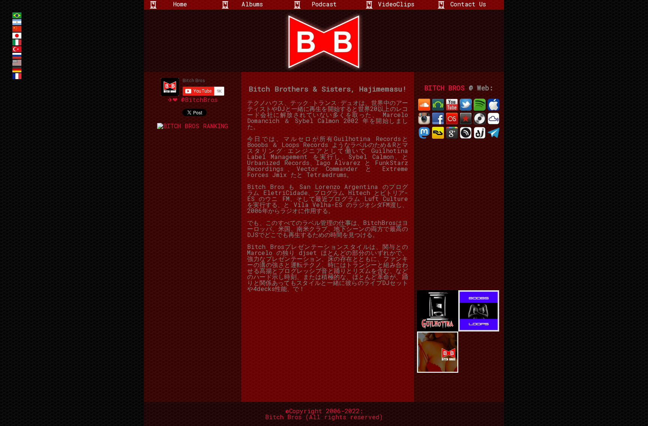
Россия (17, 55)
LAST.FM (452, 118)
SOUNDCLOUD (424, 105)
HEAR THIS (466, 133)
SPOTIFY (480, 105)
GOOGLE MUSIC (452, 133)
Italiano (17, 42)
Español (17, 22)
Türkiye (17, 49)
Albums (252, 4)
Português (17, 15)
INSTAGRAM (424, 118)
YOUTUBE (452, 105)
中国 (17, 29)
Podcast (324, 4)
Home (180, 4)
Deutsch (17, 69)
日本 (17, 35)
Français (17, 76)
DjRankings (480, 133)
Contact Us (468, 4)
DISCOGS (480, 118)
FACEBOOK (438, 118)
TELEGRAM (494, 133)
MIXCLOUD (494, 118)
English (17, 62)
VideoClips (396, 4)
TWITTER (466, 105)
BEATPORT (438, 105)
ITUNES (494, 105)
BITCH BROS (444, 88)
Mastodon (424, 133)
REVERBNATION (466, 118)
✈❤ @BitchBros (193, 100)
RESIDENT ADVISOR (438, 133)
